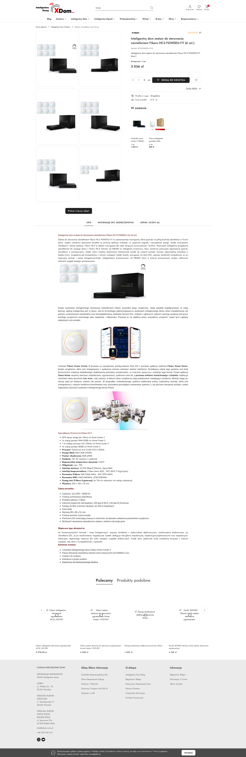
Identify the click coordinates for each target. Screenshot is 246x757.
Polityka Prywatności (134, 697)
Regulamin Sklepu (133, 679)
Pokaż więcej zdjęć (78, 210)
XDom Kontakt (176, 683)
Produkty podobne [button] (133, 580)
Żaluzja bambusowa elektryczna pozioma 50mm (99, 645)
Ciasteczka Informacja (135, 693)
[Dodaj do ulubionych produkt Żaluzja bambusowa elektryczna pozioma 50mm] (118, 590)
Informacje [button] (176, 668)
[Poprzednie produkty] (41, 610)
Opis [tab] (88, 222)
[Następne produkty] (204, 610)
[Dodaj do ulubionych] (196, 80)
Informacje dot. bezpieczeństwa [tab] (116, 222)
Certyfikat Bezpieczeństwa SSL (94, 674)
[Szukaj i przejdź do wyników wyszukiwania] (151, 8)
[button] (57, 59)
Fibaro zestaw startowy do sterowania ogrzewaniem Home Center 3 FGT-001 (56, 646)
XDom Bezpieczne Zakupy (92, 679)
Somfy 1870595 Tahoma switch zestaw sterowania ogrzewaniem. (144, 646)
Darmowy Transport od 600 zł (94, 688)
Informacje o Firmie (178, 679)
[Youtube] (43, 739)
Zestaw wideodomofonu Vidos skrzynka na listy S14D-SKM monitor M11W (187, 646)
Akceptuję (188, 752)
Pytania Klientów (133, 688)
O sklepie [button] (131, 668)
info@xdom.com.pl (45, 728)
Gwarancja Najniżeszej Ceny (138, 683)
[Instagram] (38, 739)
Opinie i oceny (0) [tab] (150, 222)
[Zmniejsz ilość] (133, 80)
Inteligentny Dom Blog (135, 674)
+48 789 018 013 (44, 732)
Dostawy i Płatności (89, 683)
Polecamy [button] (104, 580)
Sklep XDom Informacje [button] (94, 668)
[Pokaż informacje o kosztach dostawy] (156, 99)
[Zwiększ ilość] (144, 80)
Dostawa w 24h (88, 693)
